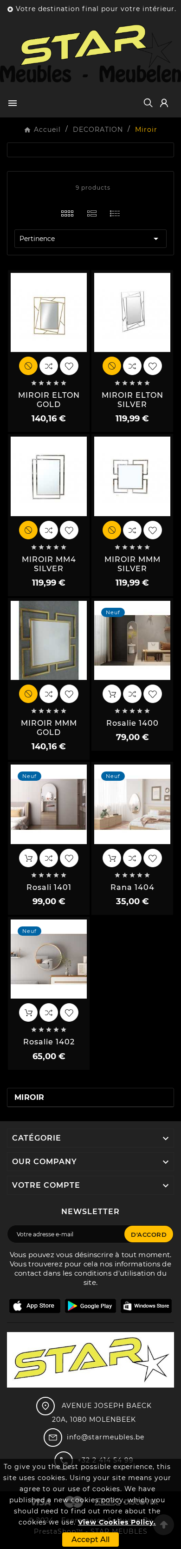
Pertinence (90, 238)
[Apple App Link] (34, 1305)
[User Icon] (164, 103)
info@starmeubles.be (105, 1437)
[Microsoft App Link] (146, 1305)
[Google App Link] (90, 1305)
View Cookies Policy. (117, 1522)
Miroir (29, 1097)
